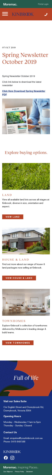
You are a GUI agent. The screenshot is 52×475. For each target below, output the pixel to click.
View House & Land (19, 278)
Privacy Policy (19, 472)
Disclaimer (29, 472)
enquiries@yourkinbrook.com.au (26, 438)
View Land (13, 217)
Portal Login (43, 4)
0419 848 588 (18, 441)
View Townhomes (18, 343)
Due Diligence (8, 472)
